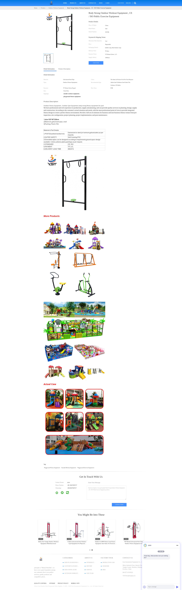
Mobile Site (75, 583)
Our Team (89, 573)
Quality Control (40, 583)
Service (89, 569)
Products (73, 3)
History (89, 566)
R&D (104, 569)
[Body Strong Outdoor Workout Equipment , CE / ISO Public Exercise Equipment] (48, 58)
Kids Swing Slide (71, 569)
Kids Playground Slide (72, 562)
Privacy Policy (63, 583)
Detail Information (49, 69)
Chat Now (121, 3)
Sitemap (52, 583)
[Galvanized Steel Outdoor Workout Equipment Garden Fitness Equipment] (48, 529)
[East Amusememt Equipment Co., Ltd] (58, 493)
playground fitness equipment (52, 467)
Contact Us (92, 3)
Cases (107, 3)
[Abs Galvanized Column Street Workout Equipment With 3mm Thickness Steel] (105, 529)
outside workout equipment (68, 467)
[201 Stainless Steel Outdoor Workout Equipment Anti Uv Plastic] (76, 529)
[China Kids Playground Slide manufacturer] (52, 3)
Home (65, 3)
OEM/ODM (106, 566)
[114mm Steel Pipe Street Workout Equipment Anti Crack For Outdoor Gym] (133, 529)
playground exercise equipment (85, 467)
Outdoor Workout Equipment (72, 573)
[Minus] (177, 545)
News (100, 3)
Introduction (91, 562)
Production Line (109, 562)
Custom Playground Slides (72, 566)
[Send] (177, 587)
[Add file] (144, 587)
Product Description (64, 69)
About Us (82, 3)
